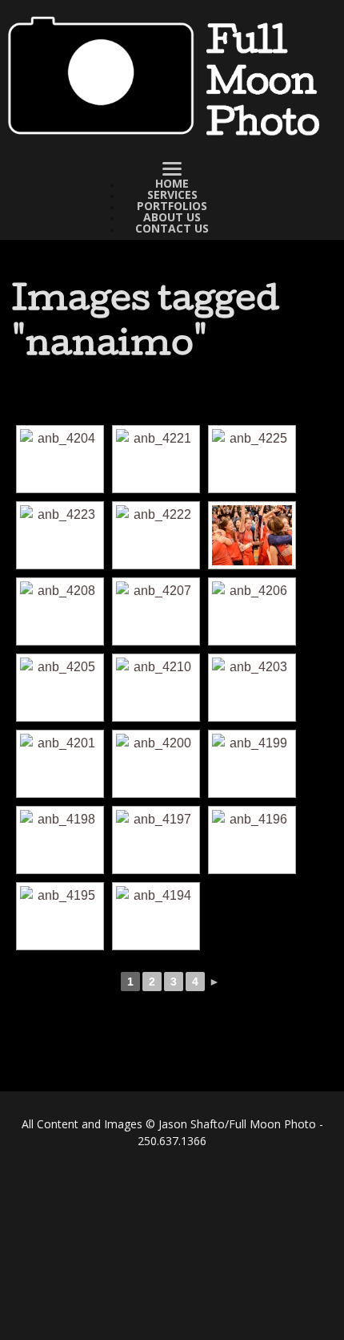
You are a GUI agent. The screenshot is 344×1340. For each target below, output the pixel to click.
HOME (172, 183)
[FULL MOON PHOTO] (172, 77)
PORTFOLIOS (172, 206)
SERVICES (172, 194)
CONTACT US (172, 228)
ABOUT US (172, 217)
